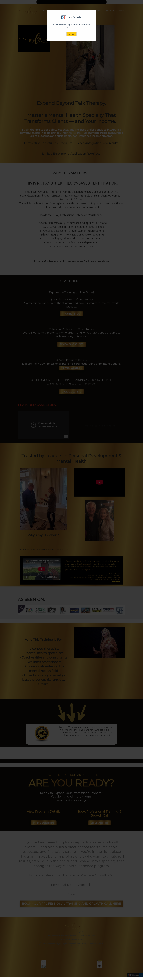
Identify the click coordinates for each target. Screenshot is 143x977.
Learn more (71, 34)
